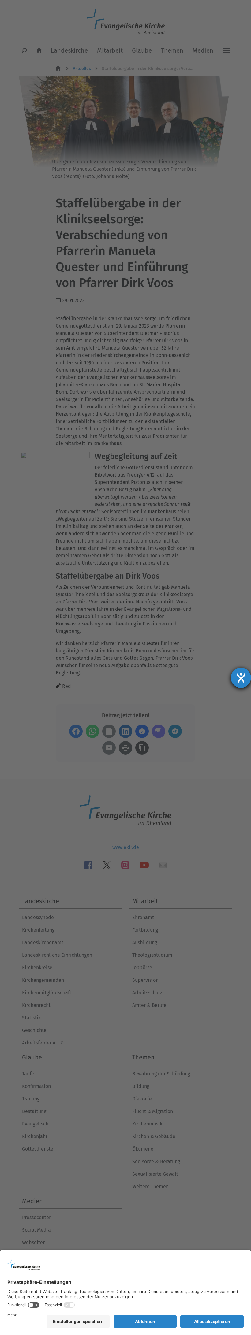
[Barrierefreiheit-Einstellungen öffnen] (241, 678)
